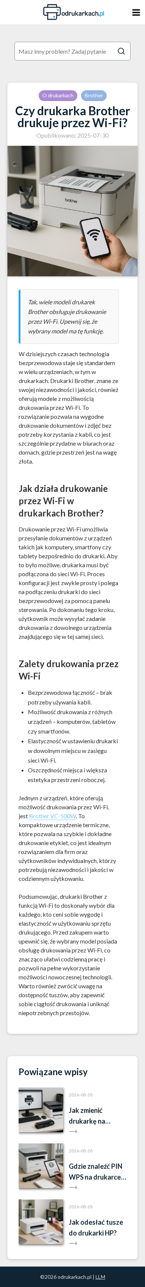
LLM (100, 1277)
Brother (94, 95)
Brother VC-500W (52, 815)
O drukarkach (58, 95)
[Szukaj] (121, 51)
